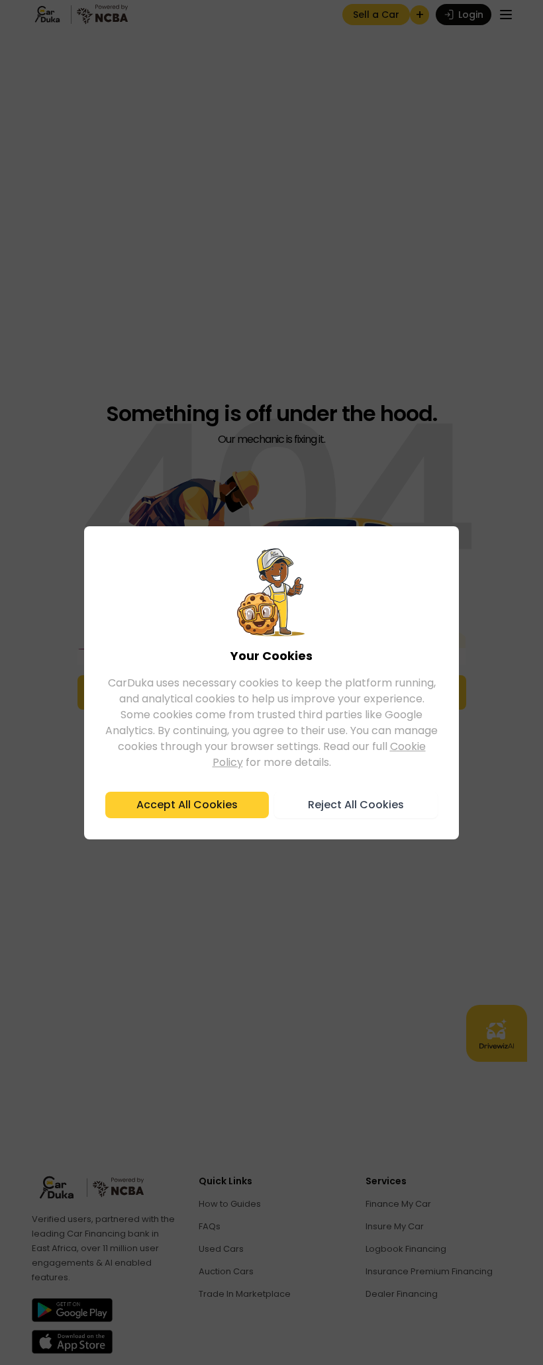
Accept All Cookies (187, 804)
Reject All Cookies (356, 804)
